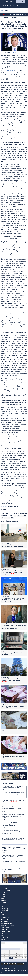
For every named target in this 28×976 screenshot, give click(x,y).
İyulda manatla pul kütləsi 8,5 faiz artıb (11, 732)
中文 (17, 5)
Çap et (12, 31)
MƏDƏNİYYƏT (4, 900)
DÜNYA (3, 907)
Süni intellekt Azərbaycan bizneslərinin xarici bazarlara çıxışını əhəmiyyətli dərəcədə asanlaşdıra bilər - (13, 572)
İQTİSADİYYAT (6, 17)
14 (19, 953)
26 (11, 957)
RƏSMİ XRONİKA (5, 888)
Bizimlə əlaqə (5, 917)
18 (8, 955)
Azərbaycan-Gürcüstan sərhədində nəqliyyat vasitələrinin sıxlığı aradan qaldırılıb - (13, 680)
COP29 (14, 17)
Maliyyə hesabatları (7, 923)
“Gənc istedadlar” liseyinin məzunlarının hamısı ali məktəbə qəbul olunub (12, 856)
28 (19, 957)
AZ (1, 5)
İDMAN (2, 905)
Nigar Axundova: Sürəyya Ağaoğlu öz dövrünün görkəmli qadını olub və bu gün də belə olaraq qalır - (13, 800)
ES (10, 5)
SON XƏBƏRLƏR (8, 783)
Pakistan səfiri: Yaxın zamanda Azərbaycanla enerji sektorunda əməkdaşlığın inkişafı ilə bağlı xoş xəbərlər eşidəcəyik (13, 627)
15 (22, 953)
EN (5, 5)
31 (4, 960)
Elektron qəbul (5, 932)
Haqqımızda (4, 919)
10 (4, 953)
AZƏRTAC (14, 52)
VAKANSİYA (4, 929)
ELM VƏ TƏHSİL (5, 903)
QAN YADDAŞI (4, 909)
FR (9, 5)
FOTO (2, 915)
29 (22, 957)
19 (11, 955)
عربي (13, 5)
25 (8, 957)
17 (4, 955)
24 (4, 957)
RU (3, 5)
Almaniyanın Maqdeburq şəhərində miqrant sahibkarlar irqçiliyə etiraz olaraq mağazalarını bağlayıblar (13, 824)
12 (11, 953)
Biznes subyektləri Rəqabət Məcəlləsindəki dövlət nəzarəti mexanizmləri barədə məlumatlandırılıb (12, 599)
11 (8, 953)
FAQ (2, 934)
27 (16, 957)
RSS (2, 936)
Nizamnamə (4, 921)
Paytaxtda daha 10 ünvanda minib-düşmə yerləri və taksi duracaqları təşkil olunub (12, 545)
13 (16, 953)
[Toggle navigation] (25, 10)
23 (26, 955)
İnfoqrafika (4, 911)
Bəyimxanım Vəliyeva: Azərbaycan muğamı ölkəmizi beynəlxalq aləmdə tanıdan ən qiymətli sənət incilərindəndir (13, 832)
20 (16, 955)
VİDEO (2, 913)
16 (26, 953)
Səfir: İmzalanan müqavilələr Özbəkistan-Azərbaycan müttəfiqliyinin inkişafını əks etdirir (13, 808)
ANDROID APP (4, 938)
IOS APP (3, 940)
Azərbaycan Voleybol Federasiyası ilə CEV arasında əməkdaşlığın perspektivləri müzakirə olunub (13, 816)
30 (26, 957)
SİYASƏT (3, 892)
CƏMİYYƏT (3, 898)
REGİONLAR (4, 896)
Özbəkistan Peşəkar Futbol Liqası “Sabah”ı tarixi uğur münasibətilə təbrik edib (13, 787)
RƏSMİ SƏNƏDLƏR (5, 890)
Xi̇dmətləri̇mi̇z (5, 927)
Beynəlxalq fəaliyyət (7, 925)
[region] (14, 834)
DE (7, 5)
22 (22, 955)
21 (19, 955)
